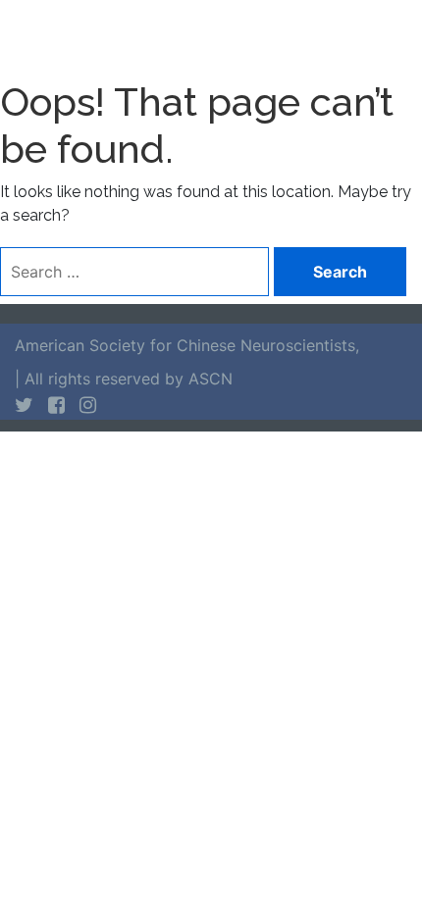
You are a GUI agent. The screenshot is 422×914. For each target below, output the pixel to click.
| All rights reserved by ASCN (124, 378)
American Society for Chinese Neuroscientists (185, 345)
